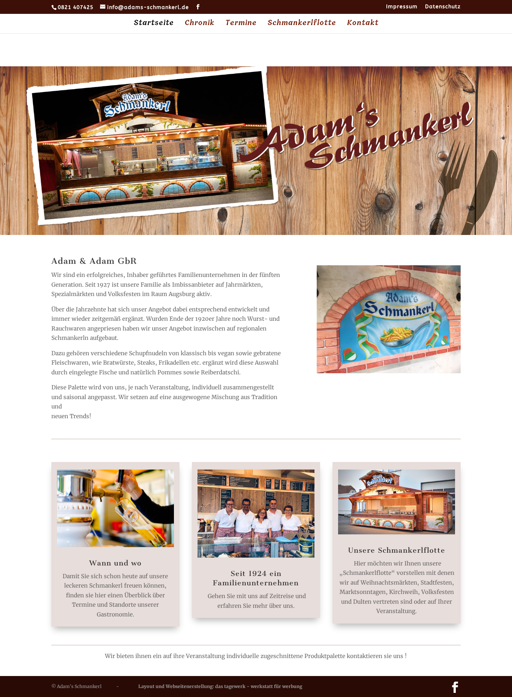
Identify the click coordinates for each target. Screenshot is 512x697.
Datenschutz (443, 7)
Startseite (154, 24)
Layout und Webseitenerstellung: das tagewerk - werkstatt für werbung (220, 686)
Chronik (199, 24)
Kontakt (363, 24)
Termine (241, 24)
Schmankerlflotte (302, 24)
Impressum (402, 7)
